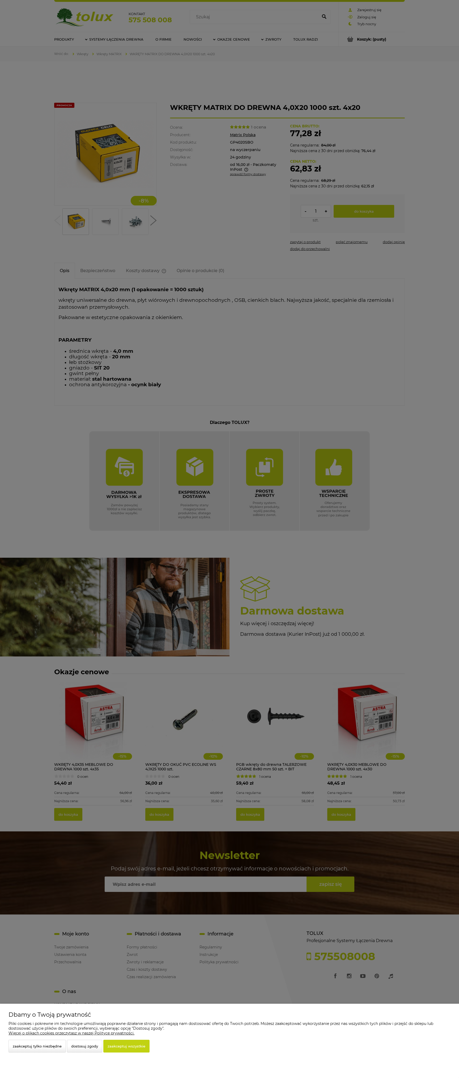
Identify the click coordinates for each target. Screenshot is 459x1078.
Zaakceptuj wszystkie (126, 1046)
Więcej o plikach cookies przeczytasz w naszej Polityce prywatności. (71, 1033)
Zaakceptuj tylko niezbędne (37, 1046)
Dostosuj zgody (84, 1046)
